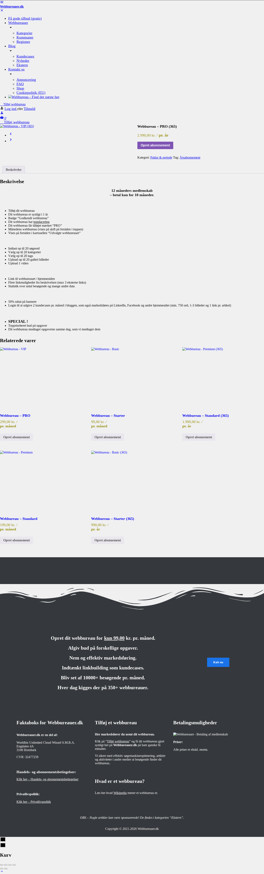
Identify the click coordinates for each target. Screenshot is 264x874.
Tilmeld (29, 109)
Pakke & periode (161, 157)
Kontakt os (16, 69)
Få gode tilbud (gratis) (25, 18)
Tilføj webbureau (14, 104)
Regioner (23, 42)
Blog (11, 46)
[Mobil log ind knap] (2, 113)
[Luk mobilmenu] (2, 11)
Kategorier (24, 33)
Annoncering (26, 80)
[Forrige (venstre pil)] (1, 868)
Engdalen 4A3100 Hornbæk (26, 748)
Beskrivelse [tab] (13, 169)
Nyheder (22, 61)
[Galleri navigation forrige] (10, 135)
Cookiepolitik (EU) (30, 93)
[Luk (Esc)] (1, 865)
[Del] (5, 865)
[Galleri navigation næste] (10, 141)
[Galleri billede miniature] (63, 126)
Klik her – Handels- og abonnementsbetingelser (47, 779)
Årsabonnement (190, 157)
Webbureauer (18, 23)
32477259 (31, 757)
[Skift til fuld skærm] (10, 865)
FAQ (20, 84)
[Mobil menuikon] (132, 2)
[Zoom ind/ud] (14, 865)
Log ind (11, 109)
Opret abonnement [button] (16, 437)
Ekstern (22, 65)
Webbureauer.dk (12, 6)
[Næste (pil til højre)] (5, 868)
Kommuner (24, 37)
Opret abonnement (155, 145)
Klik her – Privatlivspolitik (33, 801)
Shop (20, 88)
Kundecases (25, 56)
